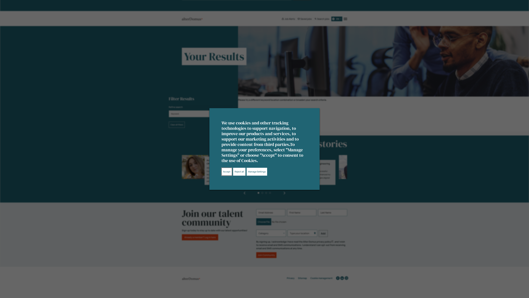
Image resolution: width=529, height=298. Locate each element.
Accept (226, 171)
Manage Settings (257, 171)
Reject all (239, 171)
